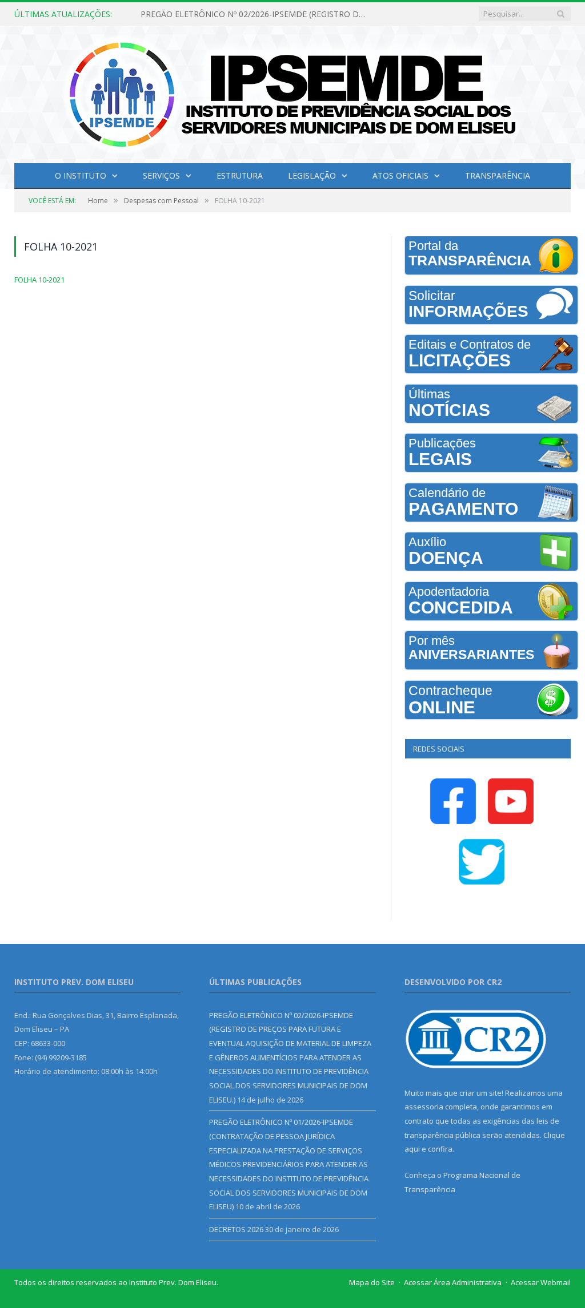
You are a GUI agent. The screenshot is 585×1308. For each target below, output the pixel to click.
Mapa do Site (372, 1282)
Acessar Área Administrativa (453, 1282)
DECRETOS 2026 (236, 1229)
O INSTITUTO (80, 175)
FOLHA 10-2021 (39, 279)
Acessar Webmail (541, 1282)
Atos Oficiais (400, 175)
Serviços (161, 175)
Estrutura (240, 175)
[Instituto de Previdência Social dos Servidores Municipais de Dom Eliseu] (292, 92)
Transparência (497, 175)
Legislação (312, 175)
